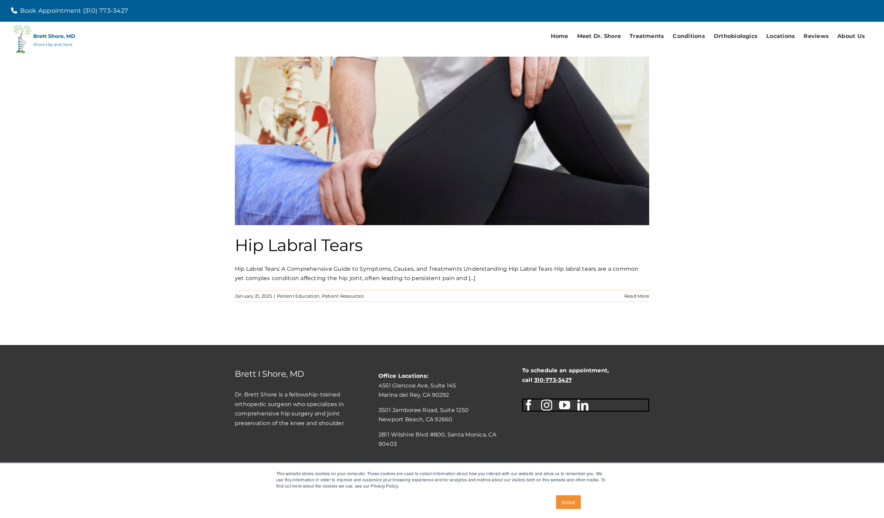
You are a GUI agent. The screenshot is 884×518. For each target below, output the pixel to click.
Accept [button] (568, 502)
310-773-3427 (553, 380)
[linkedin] (582, 405)
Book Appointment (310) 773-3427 (73, 11)
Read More (636, 296)
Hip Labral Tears (298, 245)
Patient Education (298, 296)
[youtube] (564, 405)
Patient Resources (343, 296)
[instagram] (546, 405)
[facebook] (528, 405)
